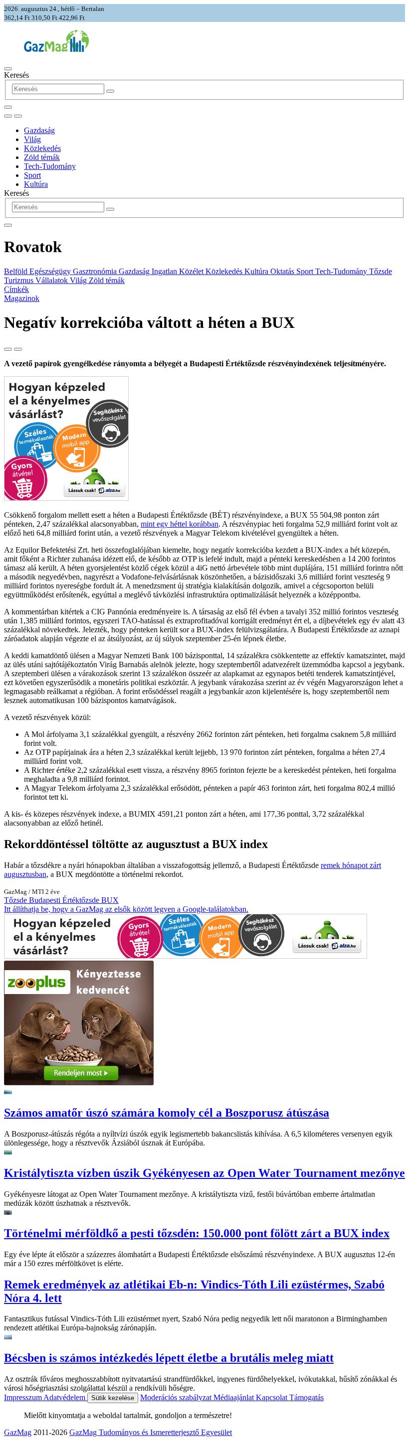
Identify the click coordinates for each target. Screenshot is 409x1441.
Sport (32, 175)
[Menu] (8, 68)
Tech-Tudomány (50, 166)
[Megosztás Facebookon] (18, 349)
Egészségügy (51, 271)
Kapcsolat (272, 1397)
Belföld (16, 271)
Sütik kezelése (112, 1398)
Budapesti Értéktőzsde (65, 900)
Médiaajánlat (234, 1397)
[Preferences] (8, 107)
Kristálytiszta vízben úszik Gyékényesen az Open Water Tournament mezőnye (204, 1172)
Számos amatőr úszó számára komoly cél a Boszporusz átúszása (166, 1112)
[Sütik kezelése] (18, 116)
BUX (110, 900)
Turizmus (19, 280)
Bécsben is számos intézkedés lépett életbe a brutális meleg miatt (169, 1357)
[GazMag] (56, 49)
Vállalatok (52, 280)
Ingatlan (165, 271)
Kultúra (36, 184)
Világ (32, 139)
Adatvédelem (65, 1397)
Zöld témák (42, 157)
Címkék (16, 289)
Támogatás (306, 1397)
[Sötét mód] (8, 116)
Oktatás (283, 271)
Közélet (192, 271)
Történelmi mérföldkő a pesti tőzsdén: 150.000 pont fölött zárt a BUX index (197, 1233)
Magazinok (21, 298)
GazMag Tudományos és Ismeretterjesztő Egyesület (150, 1432)
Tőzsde (380, 271)
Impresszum (23, 1397)
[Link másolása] (8, 349)
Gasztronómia (96, 271)
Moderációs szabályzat (176, 1397)
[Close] (8, 225)
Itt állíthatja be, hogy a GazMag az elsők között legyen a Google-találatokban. (126, 909)
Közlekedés (42, 148)
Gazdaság (39, 130)
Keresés (16, 75)
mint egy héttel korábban (179, 524)
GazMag (17, 1432)
